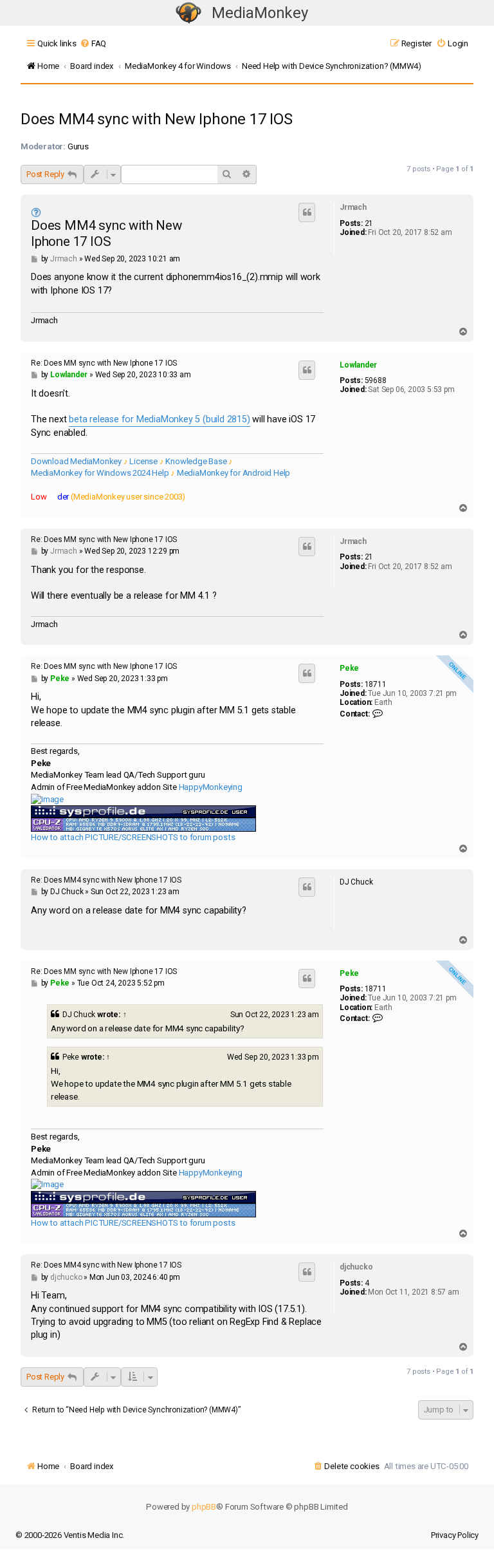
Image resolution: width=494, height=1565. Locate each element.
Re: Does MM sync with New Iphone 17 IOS (104, 363)
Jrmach (353, 207)
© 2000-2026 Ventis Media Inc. (69, 1535)
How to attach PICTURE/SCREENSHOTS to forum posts (133, 837)
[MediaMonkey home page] (188, 13)
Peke (349, 668)
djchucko (356, 1266)
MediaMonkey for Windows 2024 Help (100, 473)
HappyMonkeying (210, 787)
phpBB (204, 1507)
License (143, 461)
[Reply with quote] (306, 212)
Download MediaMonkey (76, 461)
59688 (376, 380)
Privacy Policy (455, 1535)
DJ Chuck (78, 1014)
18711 (376, 684)
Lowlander (358, 365)
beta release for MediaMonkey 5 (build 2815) (159, 419)
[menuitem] (93, 43)
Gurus (78, 146)
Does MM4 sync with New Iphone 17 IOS (157, 119)
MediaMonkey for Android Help (233, 473)
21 (369, 223)
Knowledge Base (195, 461)
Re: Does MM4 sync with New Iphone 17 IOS (106, 880)
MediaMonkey (260, 13)
